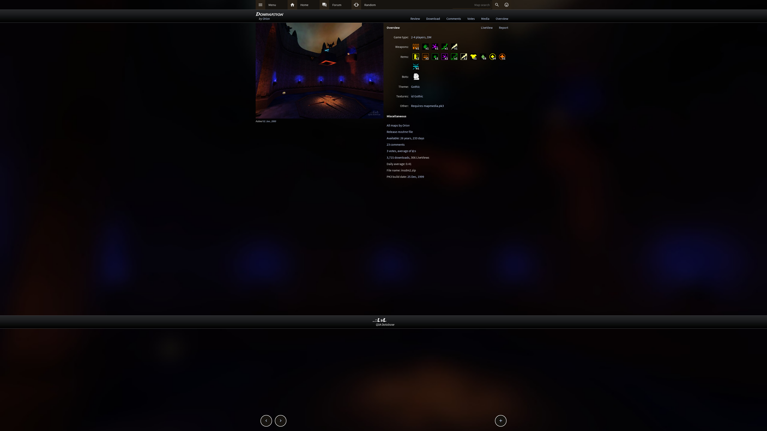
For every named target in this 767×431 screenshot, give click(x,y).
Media (485, 19)
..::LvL (379, 320)
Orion (266, 19)
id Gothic (417, 96)
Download (433, 19)
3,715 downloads (398, 157)
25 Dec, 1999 (415, 177)
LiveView (487, 28)
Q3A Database (385, 324)
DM (429, 37)
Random (370, 5)
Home (304, 5)
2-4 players (418, 37)
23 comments (396, 144)
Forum (336, 5)
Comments (453, 19)
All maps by (398, 125)
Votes (471, 19)
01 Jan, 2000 (269, 121)
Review (415, 19)
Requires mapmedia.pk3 (427, 106)
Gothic (415, 87)
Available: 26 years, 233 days (405, 138)
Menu (272, 5)
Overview (502, 19)
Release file (400, 132)
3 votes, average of (401, 151)
